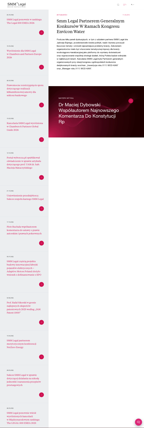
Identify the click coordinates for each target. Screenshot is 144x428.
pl (132, 4)
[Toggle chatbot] (138, 422)
